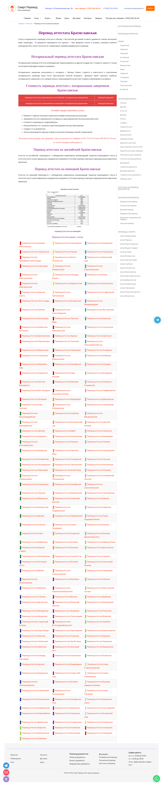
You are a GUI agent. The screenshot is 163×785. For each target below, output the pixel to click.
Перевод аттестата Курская (66, 336)
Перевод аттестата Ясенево (66, 562)
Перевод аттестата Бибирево (99, 355)
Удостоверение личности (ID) (131, 147)
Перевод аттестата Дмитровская (100, 399)
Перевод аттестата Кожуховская (100, 602)
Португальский (126, 85)
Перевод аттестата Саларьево (99, 727)
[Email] (6, 772)
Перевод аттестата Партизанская (35, 699)
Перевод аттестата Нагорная (99, 470)
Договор (123, 115)
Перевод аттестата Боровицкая (100, 436)
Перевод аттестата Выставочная (100, 310)
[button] (150, 8)
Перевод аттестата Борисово (34, 727)
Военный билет (126, 135)
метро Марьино (126, 240)
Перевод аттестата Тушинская (67, 713)
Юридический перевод (128, 214)
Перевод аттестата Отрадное (99, 364)
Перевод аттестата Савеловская (100, 404)
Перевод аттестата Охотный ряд (35, 318)
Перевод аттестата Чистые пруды (35, 301)
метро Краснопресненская (130, 276)
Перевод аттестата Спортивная (35, 355)
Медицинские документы (80, 764)
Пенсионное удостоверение (130, 155)
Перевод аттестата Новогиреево (68, 243)
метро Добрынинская (128, 280)
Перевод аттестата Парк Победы (35, 630)
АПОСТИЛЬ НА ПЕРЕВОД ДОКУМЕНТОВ (128, 188)
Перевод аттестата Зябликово (34, 738)
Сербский (124, 73)
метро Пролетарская (128, 272)
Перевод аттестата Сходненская (68, 722)
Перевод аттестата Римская (98, 579)
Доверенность (125, 131)
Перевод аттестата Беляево (66, 542)
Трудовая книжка (126, 139)
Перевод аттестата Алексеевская (68, 436)
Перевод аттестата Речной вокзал (36, 556)
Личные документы (77, 757)
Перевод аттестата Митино (33, 570)
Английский (124, 57)
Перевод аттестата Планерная (67, 727)
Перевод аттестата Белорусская (68, 301)
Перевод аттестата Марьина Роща (101, 542)
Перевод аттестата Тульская (98, 459)
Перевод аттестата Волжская (99, 616)
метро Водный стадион (129, 248)
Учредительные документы (130, 175)
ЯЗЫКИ (121, 41)
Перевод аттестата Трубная (98, 556)
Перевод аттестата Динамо (33, 516)
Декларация (124, 163)
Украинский (124, 45)
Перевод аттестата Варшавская (100, 647)
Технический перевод (128, 206)
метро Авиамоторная (128, 236)
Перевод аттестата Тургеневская (68, 464)
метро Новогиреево (127, 288)
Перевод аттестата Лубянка (33, 310)
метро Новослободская (129, 244)
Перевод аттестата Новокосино (100, 722)
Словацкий (124, 77)
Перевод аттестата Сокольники (35, 266)
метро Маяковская (127, 296)
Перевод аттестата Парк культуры (36, 341)
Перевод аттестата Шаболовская (68, 493)
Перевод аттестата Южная (98, 498)
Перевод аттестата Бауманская (35, 673)
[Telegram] (6, 765)
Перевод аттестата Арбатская (99, 336)
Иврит (122, 69)
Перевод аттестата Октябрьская (68, 364)
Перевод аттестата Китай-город (68, 470)
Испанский (124, 61)
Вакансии (14, 755)
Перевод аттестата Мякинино (34, 588)
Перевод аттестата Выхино (66, 597)
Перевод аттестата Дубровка (99, 597)
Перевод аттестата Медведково (68, 399)
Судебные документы (128, 167)
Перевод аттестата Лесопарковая (101, 708)
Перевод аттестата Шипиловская (35, 733)
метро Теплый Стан (127, 268)
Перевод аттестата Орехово (33, 431)
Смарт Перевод (27, 7)
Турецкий (123, 81)
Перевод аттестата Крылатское (35, 602)
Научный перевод (127, 223)
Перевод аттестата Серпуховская (101, 450)
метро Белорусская (127, 256)
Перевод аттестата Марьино (98, 636)
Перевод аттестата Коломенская (35, 459)
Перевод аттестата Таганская (67, 341)
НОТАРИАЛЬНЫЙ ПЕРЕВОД (129, 26)
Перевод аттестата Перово (66, 252)
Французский (125, 65)
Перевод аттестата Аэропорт (34, 524)
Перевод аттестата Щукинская (67, 708)
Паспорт (123, 103)
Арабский (124, 49)
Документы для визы (128, 143)
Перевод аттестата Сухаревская (68, 459)
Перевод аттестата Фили (97, 275)
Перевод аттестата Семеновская (35, 690)
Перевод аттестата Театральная (35, 484)
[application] (40, 18)
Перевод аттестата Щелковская (35, 722)
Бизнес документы (77, 760)
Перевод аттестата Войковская (34, 542)
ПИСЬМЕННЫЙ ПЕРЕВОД (128, 198)
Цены (42, 762)
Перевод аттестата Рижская (66, 442)
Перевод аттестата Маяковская (35, 498)
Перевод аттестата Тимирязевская (101, 390)
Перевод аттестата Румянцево (99, 733)
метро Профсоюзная (128, 284)
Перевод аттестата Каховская (99, 655)
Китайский (124, 89)
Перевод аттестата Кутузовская (100, 283)
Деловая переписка (127, 171)
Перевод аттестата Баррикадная (68, 664)
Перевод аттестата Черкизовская (35, 252)
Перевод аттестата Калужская (67, 533)
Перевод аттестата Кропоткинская (36, 336)
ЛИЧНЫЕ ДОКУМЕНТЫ (127, 99)
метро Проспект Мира (128, 260)
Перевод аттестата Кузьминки (67, 611)
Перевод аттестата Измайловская (36, 708)
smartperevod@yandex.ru (134, 8)
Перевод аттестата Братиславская (101, 630)
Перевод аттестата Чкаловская (100, 570)
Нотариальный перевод (108, 757)
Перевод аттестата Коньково (66, 547)
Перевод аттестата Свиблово (67, 413)
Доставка (43, 758)
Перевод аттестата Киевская (99, 318)
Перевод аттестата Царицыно (34, 436)
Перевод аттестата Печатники (99, 611)
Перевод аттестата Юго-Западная (36, 390)
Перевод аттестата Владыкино (99, 373)
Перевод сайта (126, 179)
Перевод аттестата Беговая (66, 682)
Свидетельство (126, 127)
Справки (123, 123)
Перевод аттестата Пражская (99, 507)
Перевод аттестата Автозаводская (36, 464)
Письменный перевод (107, 760)
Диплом (123, 107)
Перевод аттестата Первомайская (36, 713)
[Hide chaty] (6, 779)
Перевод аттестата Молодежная (35, 611)
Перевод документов (79, 754)
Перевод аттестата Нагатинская (100, 464)
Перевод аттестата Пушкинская (68, 655)
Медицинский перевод (128, 202)
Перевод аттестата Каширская (34, 450)
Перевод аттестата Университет (35, 373)
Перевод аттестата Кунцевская (99, 243)
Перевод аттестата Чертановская (101, 493)
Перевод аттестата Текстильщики (68, 616)
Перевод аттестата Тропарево (34, 399)
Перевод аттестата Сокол (32, 533)
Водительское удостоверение (131, 151)
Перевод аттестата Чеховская (99, 431)
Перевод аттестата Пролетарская (68, 630)
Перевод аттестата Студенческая (100, 292)
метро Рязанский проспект (130, 292)
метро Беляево (126, 252)
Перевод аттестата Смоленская (100, 327)
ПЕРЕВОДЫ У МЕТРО (126, 232)
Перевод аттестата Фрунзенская (35, 350)
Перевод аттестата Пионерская (100, 252)
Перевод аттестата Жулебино (67, 579)
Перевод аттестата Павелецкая (68, 350)
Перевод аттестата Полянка (98, 442)
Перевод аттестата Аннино (98, 524)
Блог (12, 762)
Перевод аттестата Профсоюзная (68, 516)
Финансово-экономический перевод (130, 218)
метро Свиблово (126, 264)
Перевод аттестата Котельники (67, 733)
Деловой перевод (126, 210)
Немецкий (124, 53)
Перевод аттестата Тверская (33, 493)
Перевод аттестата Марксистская (68, 283)
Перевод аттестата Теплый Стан (68, 556)
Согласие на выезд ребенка (130, 159)
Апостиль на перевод (107, 763)
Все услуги (103, 754)
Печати (123, 119)
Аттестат (123, 111)
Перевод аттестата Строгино (34, 597)
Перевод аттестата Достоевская (100, 547)
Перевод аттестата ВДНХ (65, 431)
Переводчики (16, 758)
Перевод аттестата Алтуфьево (99, 350)
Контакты (43, 755)
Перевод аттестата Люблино (98, 622)
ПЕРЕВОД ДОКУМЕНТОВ (128, 34)
